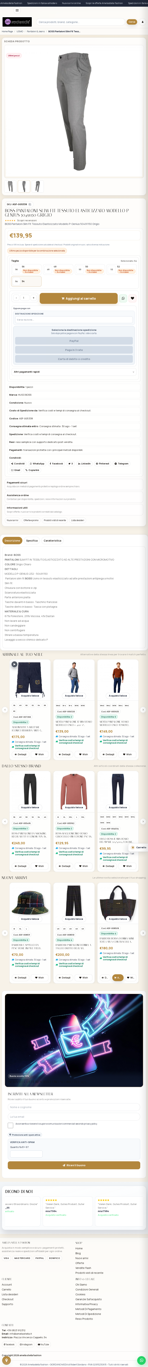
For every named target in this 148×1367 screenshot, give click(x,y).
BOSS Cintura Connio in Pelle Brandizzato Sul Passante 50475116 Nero (115, 840)
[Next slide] (143, 710)
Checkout (8, 1299)
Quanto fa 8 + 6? (19, 1147)
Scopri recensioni (27, 220)
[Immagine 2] (24, 186)
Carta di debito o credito (74, 359)
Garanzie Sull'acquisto (88, 1299)
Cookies (80, 1294)
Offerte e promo (31, 520)
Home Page (7, 31)
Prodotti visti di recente (55, 520)
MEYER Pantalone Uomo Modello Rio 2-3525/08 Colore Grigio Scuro (114, 723)
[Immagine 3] (38, 186)
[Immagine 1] (10, 186)
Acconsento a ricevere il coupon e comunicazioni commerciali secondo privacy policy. (56, 1123)
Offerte (79, 1263)
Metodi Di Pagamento (88, 1309)
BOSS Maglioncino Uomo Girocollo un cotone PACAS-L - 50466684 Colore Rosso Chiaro (30, 835)
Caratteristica (52, 540)
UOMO (20, 31)
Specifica (32, 540)
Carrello (6, 1289)
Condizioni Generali (87, 1289)
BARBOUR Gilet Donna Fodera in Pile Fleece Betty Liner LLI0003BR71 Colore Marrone (116, 947)
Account (7, 1284)
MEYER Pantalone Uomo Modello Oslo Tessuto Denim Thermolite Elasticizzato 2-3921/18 (70, 723)
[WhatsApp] (141, 1360)
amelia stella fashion (30, 1355)
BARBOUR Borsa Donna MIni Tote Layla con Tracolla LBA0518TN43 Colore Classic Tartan (73, 940)
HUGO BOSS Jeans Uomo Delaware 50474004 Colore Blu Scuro (72, 840)
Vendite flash (83, 1268)
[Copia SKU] (30, 204)
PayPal (74, 341)
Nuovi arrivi (12, 520)
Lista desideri (77, 520)
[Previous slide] (5, 710)
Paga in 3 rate (74, 350)
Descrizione (12, 540)
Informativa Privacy (86, 1304)
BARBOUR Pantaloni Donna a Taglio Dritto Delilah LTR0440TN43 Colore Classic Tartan (29, 947)
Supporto (7, 1304)
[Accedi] (142, 22)
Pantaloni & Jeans (36, 31)
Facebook (9, 1344)
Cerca (132, 21)
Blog (78, 1253)
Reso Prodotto (84, 1318)
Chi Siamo (81, 1284)
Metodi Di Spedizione (88, 1314)
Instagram (27, 1344)
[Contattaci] (6, 1360)
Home (79, 1248)
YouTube (44, 1344)
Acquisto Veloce (30, 695)
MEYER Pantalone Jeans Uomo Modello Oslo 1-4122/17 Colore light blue (30, 723)
